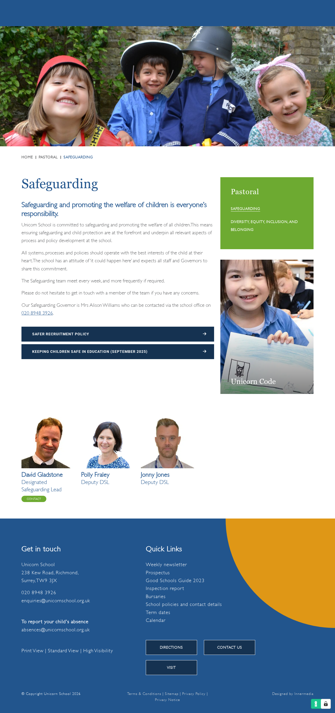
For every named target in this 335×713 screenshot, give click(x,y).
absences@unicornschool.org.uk (55, 630)
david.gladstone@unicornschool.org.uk (33, 499)
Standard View (63, 651)
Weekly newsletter (166, 564)
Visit (171, 667)
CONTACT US (229, 647)
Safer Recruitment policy (60, 334)
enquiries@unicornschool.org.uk (55, 601)
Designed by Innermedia (293, 694)
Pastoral (245, 191)
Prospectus (158, 573)
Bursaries (156, 596)
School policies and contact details (184, 604)
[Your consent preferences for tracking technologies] (326, 704)
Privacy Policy (193, 694)
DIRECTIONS (171, 647)
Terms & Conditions (144, 694)
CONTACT (56, 13)
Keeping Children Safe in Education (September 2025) (90, 351)
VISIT (91, 13)
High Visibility (98, 651)
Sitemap (171, 694)
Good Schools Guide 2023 (175, 580)
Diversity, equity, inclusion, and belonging (264, 226)
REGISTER (16, 13)
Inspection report (165, 588)
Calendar (155, 620)
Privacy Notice (167, 700)
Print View (32, 651)
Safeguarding (245, 209)
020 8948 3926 (137, 13)
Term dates (158, 612)
